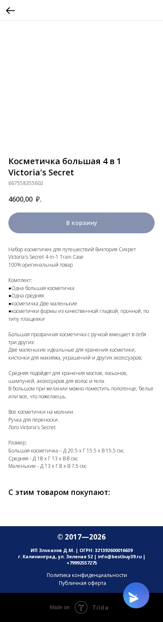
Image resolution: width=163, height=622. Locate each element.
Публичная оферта (82, 583)
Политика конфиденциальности (87, 575)
